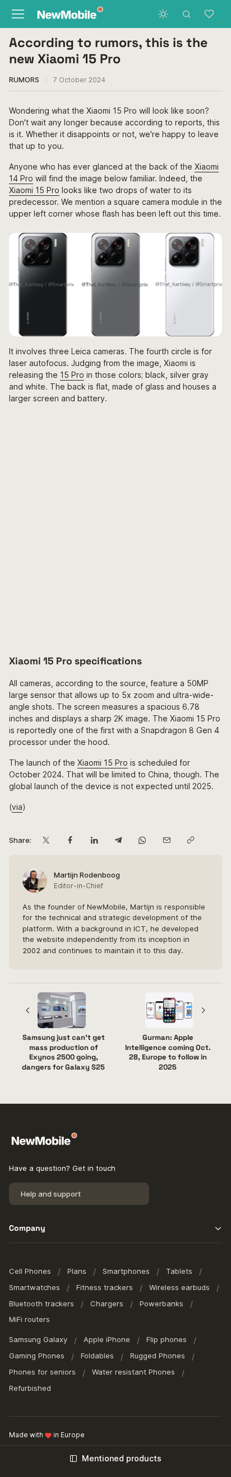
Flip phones (166, 1339)
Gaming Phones (36, 1355)
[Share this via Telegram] (118, 840)
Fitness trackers (104, 1287)
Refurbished (30, 1388)
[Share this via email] (166, 840)
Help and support (51, 1193)
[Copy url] (190, 840)
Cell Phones (30, 1271)
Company (27, 1228)
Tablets (179, 1271)
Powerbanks (161, 1303)
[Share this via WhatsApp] (142, 840)
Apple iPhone (107, 1339)
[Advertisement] (115, 528)
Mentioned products (121, 1458)
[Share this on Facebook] (70, 840)
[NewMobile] (67, 14)
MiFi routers (29, 1319)
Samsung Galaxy (38, 1339)
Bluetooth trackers (41, 1303)
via (17, 807)
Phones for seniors (42, 1371)
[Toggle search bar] (186, 14)
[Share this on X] (46, 840)
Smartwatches (34, 1287)
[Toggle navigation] (17, 14)
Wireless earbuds (179, 1287)
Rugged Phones (157, 1355)
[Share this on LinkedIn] (94, 840)
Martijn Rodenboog (87, 874)
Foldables (97, 1355)
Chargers (106, 1303)
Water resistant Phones (133, 1371)
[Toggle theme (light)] (163, 14)
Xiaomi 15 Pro (34, 190)
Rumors (24, 80)
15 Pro (72, 374)
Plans (76, 1271)
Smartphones (126, 1271)
